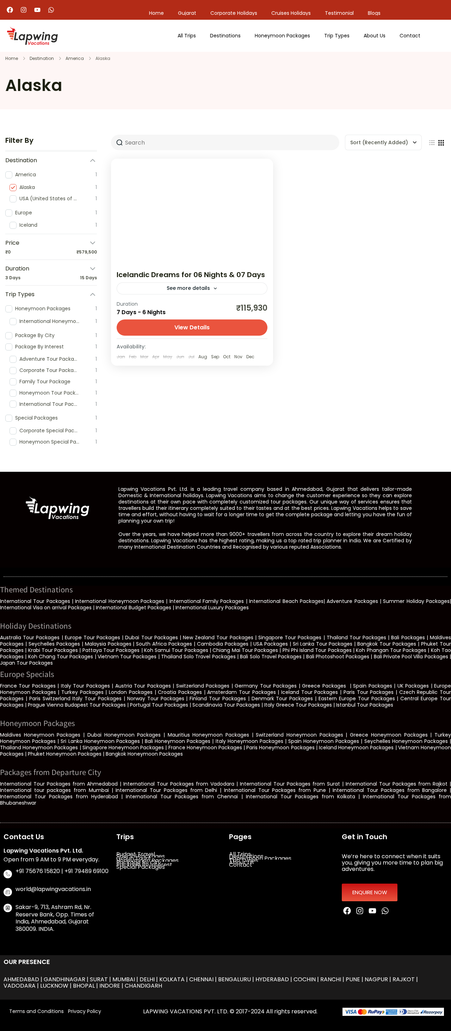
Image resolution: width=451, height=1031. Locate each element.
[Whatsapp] (51, 10)
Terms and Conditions (36, 1011)
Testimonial (339, 13)
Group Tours (133, 859)
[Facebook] (10, 10)
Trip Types (337, 35)
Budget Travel (135, 854)
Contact (410, 35)
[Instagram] (23, 10)
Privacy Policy (84, 1011)
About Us (374, 35)
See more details (188, 288)
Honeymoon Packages (282, 35)
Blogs (374, 13)
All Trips (187, 35)
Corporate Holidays (233, 13)
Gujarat (187, 13)
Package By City (138, 863)
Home (156, 13)
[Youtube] (37, 10)
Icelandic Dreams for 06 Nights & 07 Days (191, 275)
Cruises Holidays (291, 13)
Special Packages (140, 856)
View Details (192, 327)
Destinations (225, 35)
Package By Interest (144, 865)
